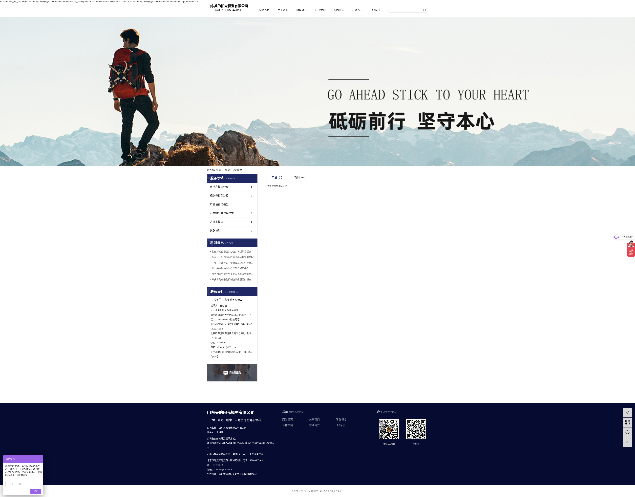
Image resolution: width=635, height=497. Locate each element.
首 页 (227, 170)
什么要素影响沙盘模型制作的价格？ (230, 268)
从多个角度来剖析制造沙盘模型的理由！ (233, 279)
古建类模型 (216, 222)
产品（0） (278, 177)
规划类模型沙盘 (219, 195)
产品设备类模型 (219, 204)
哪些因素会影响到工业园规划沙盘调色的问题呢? (233, 274)
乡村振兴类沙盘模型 (222, 213)
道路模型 (215, 230)
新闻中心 (339, 10)
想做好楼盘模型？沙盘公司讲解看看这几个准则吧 (233, 251)
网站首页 (264, 10)
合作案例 (320, 10)
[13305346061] (627, 412)
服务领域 (301, 10)
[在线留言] (627, 432)
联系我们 (376, 10)
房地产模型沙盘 (219, 186)
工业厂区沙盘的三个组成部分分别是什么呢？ (233, 263)
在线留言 (357, 10)
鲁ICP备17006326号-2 (301, 491)
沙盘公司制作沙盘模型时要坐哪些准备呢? (233, 257)
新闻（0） (300, 177)
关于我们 (283, 10)
